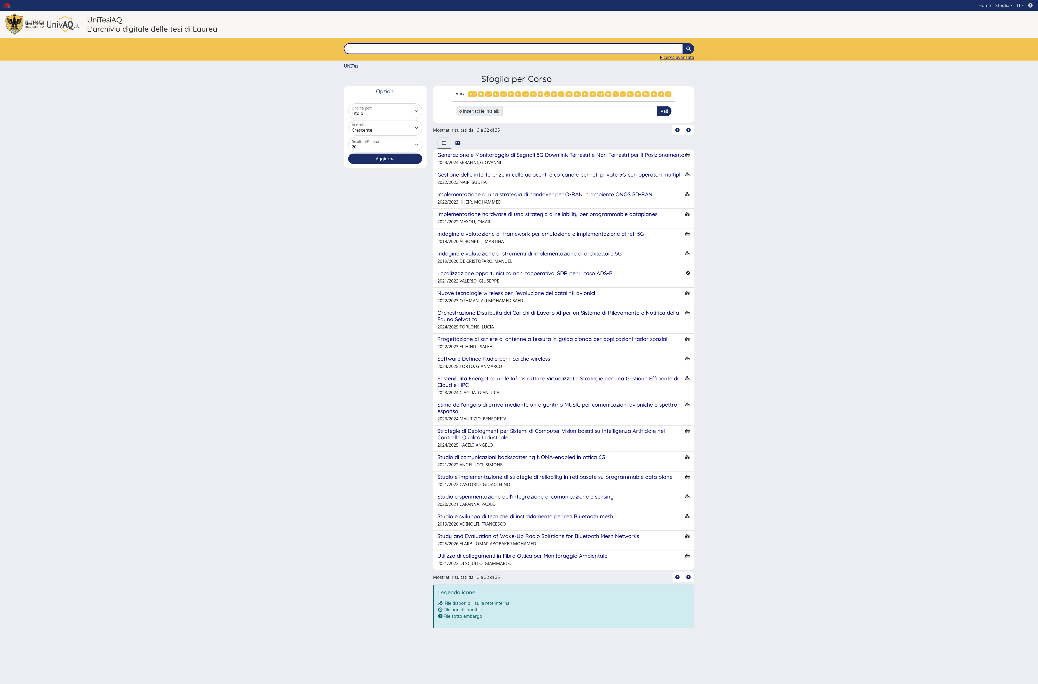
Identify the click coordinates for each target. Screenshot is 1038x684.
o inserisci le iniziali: (479, 111)
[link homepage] (9, 5)
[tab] (444, 143)
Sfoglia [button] (1002, 5)
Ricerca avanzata (677, 57)
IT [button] (1019, 5)
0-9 (472, 94)
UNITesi (352, 66)
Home (985, 5)
